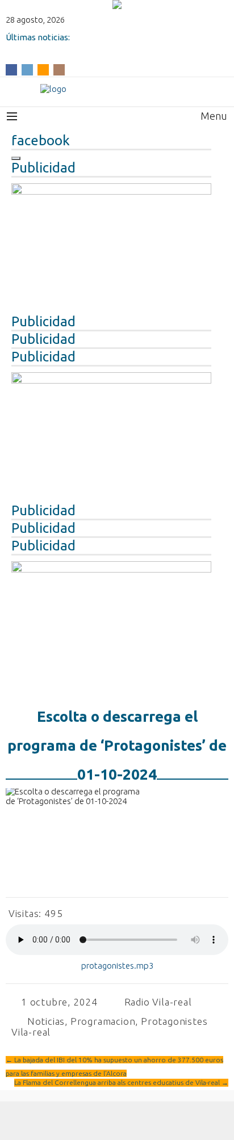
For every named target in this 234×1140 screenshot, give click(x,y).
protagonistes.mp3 (117, 965)
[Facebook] (11, 69)
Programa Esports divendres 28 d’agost (84, 47)
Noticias (46, 1021)
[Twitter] (27, 69)
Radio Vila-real (158, 1001)
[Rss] (43, 69)
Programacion (103, 1021)
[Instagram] (59, 69)
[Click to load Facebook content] (15, 158)
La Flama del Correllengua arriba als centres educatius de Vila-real (121, 1082)
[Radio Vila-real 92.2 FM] (117, 89)
